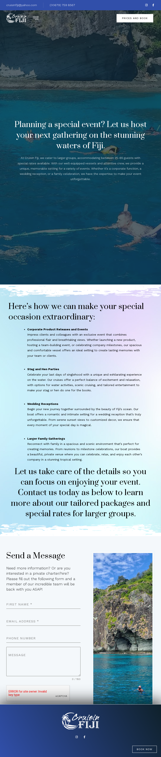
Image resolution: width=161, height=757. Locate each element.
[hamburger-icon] (35, 18)
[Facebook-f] (153, 5)
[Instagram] (146, 5)
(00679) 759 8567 (62, 5)
